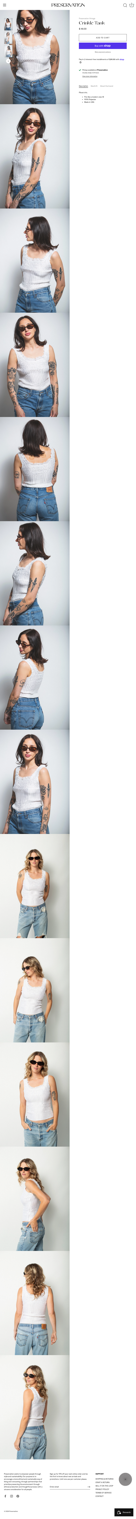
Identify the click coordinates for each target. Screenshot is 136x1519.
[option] (8, 24)
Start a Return (102, 1482)
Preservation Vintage (87, 18)
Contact (99, 1496)
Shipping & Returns (104, 1479)
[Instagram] (11, 1496)
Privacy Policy (102, 1489)
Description (83, 86)
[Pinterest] (17, 1496)
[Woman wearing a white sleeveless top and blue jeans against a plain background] (8, 51)
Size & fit (94, 86)
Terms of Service (103, 1493)
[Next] (8, 61)
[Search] (125, 5)
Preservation (13, 1511)
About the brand (106, 86)
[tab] (85, 86)
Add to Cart (103, 38)
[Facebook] (5, 1496)
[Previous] (8, 14)
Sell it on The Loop (104, 1486)
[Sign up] (89, 1487)
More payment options (103, 52)
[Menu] (5, 5)
